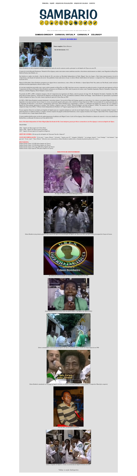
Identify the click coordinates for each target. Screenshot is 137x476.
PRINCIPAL (45, 3)
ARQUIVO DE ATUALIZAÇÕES (64, 3)
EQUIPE (52, 3)
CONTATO (92, 3)
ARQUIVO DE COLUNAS (81, 3)
